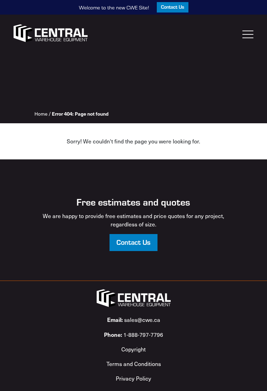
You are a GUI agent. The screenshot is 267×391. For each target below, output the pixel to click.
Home (41, 113)
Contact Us (172, 6)
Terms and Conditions (133, 363)
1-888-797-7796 (133, 334)
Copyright (133, 349)
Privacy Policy (133, 378)
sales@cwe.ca (133, 319)
